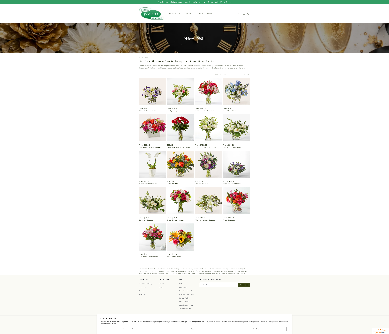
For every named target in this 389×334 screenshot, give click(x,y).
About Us (142, 294)
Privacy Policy (110, 324)
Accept (193, 329)
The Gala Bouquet (202, 183)
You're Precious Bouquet (204, 111)
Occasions (142, 287)
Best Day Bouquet (174, 256)
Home (141, 57)
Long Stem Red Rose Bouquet (178, 147)
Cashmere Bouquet (146, 220)
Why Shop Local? (185, 291)
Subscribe (244, 285)
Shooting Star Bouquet (232, 183)
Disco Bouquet (172, 183)
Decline (256, 329)
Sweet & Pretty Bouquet (176, 220)
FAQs (181, 284)
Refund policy (184, 301)
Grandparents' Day (145, 284)
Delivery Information (186, 294)
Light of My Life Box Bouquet (150, 147)
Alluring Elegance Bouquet (205, 220)
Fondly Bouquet (173, 111)
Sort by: (218, 75)
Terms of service (185, 309)
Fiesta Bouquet (229, 220)
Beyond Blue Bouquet (147, 111)
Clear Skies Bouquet (230, 111)
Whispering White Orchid (149, 183)
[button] (188, 13)
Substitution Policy (186, 305)
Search (161, 284)
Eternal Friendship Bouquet (205, 147)
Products (142, 291)
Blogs (161, 287)
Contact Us (183, 287)
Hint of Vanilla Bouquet (232, 147)
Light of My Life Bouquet (148, 256)
